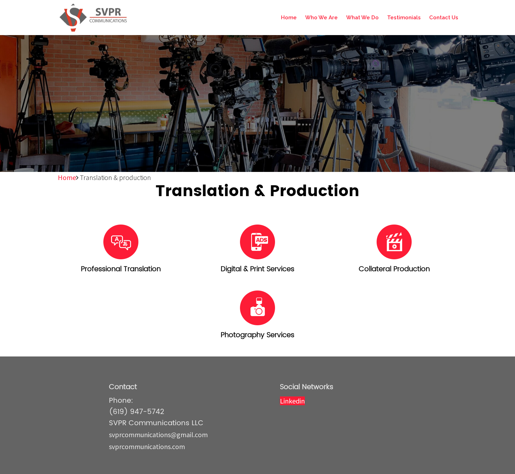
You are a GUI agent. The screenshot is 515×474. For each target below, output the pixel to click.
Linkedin (292, 400)
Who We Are (321, 17)
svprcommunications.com (147, 446)
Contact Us (443, 17)
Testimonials (404, 17)
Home (289, 17)
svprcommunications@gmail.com (158, 434)
